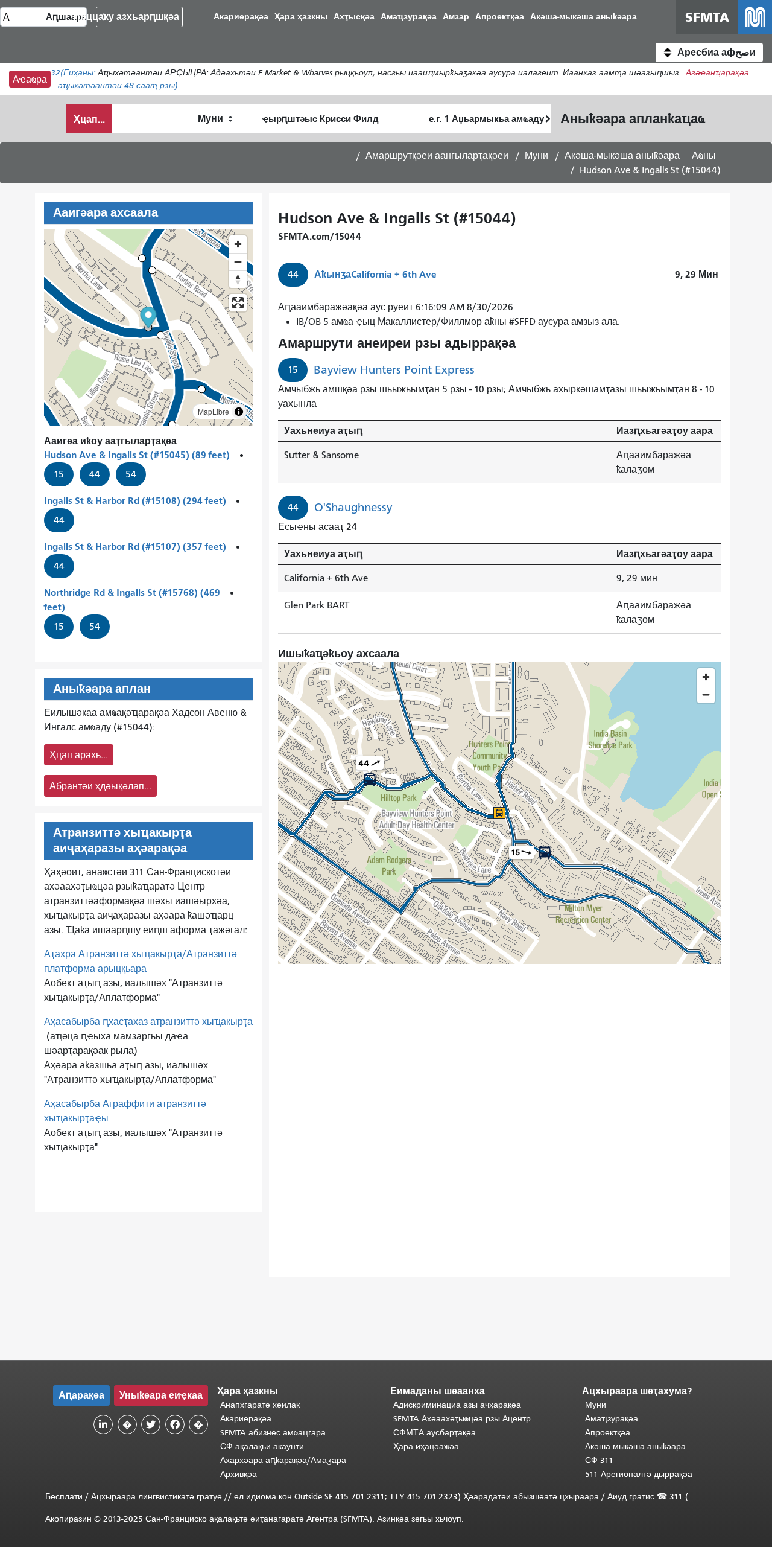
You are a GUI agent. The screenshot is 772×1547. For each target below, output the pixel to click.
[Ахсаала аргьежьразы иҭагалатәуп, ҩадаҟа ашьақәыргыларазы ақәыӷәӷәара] (238, 279)
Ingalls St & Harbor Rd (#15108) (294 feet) (135, 500)
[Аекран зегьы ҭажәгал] (238, 302)
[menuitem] (583, 17)
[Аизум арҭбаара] (238, 244)
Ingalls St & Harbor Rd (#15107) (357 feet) (135, 546)
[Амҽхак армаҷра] (238, 261)
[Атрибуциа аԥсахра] (239, 411)
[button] (709, 52)
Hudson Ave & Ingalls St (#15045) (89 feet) (137, 455)
